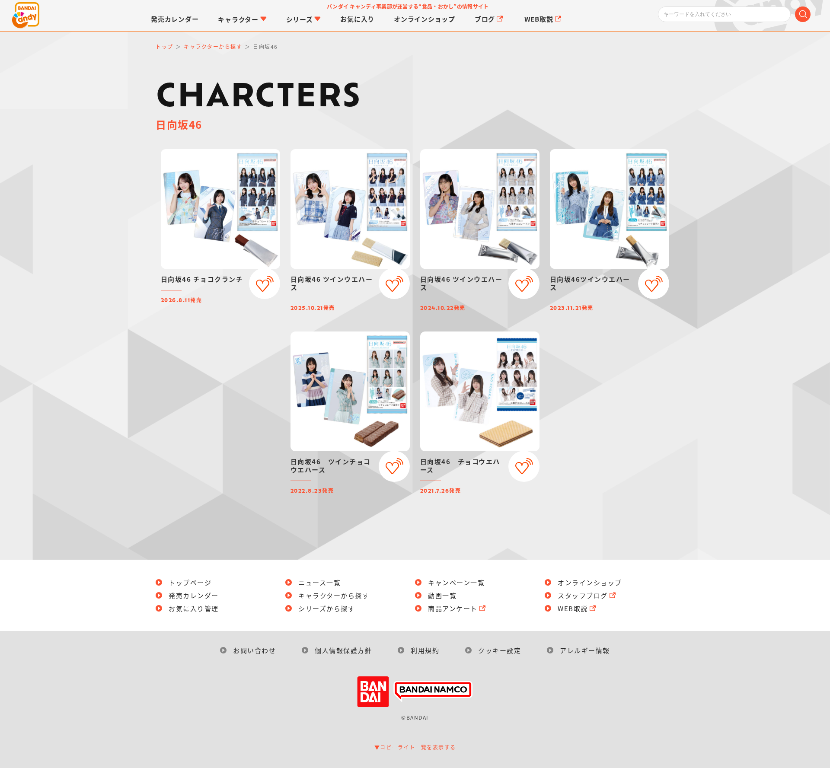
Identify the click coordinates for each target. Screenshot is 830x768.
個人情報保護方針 (343, 650)
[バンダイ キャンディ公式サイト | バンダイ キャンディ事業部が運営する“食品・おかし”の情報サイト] (26, 15)
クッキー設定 (499, 650)
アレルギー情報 (585, 650)
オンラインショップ (590, 582)
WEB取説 (573, 608)
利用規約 (425, 650)
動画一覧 (442, 595)
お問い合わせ (254, 650)
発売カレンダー (194, 595)
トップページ (190, 582)
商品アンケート (453, 608)
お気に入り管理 (194, 608)
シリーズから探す (326, 608)
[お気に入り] (264, 283)
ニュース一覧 (319, 582)
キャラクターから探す (333, 595)
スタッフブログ (583, 595)
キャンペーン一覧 (456, 582)
